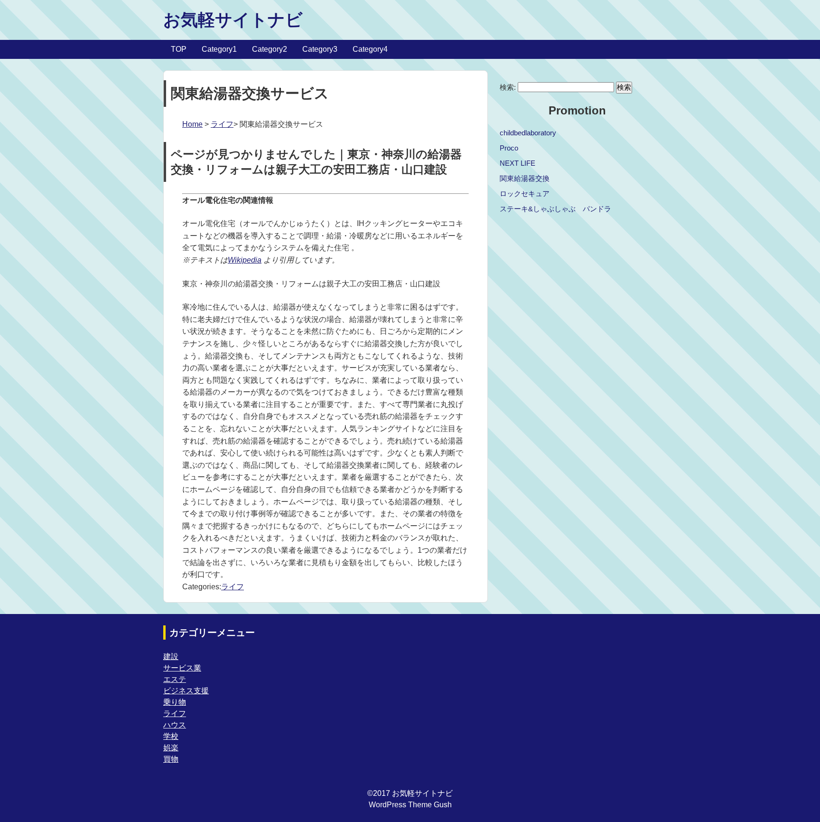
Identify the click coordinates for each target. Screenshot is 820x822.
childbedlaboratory (528, 133)
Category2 (269, 49)
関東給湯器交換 (525, 178)
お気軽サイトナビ (233, 19)
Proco (509, 148)
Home (192, 124)
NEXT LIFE (517, 163)
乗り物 (174, 702)
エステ (174, 679)
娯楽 (170, 748)
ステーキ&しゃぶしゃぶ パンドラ (555, 209)
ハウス (174, 725)
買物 (170, 759)
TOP (178, 49)
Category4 (370, 49)
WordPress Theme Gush (410, 805)
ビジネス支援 (186, 691)
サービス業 (182, 668)
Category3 (319, 49)
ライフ (222, 124)
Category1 (219, 49)
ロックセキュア (525, 193)
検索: (508, 87)
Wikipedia (244, 260)
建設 (170, 656)
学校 (170, 736)
